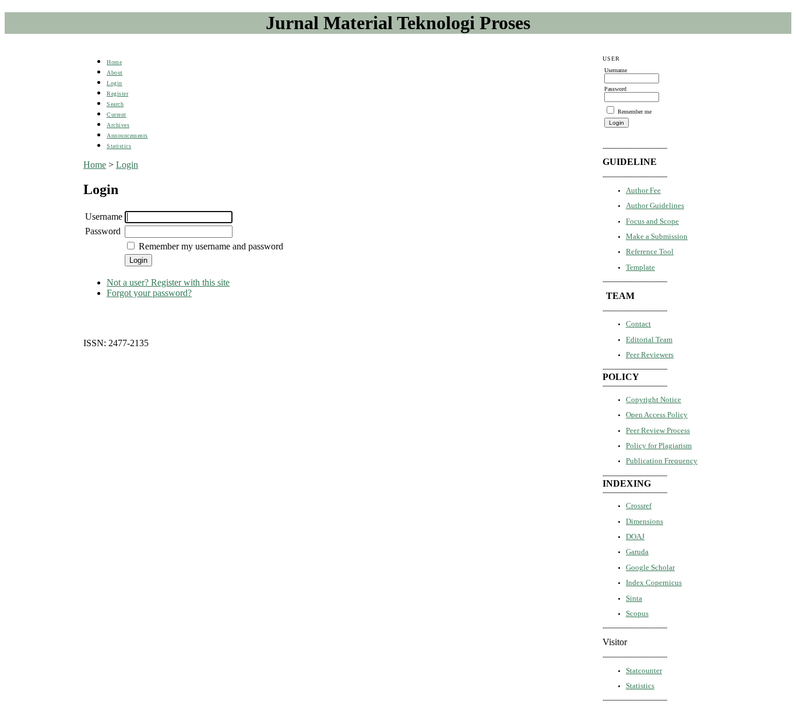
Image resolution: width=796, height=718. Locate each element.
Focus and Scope (652, 221)
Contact (638, 323)
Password (103, 231)
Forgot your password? (149, 293)
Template (640, 267)
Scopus (637, 613)
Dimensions (644, 521)
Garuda (637, 551)
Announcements (127, 135)
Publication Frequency (662, 460)
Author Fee (643, 190)
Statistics (640, 685)
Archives (118, 125)
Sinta (634, 598)
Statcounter (644, 670)
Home (114, 62)
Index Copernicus (654, 582)
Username (103, 216)
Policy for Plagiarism (659, 445)
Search (115, 104)
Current (116, 114)
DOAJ (635, 536)
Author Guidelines (655, 205)
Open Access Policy (657, 414)
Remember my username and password (211, 246)
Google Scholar (650, 567)
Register (117, 93)
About (115, 72)
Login (114, 83)
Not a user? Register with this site (168, 282)
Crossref (638, 505)
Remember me (634, 111)
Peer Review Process (658, 430)
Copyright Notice (653, 399)
